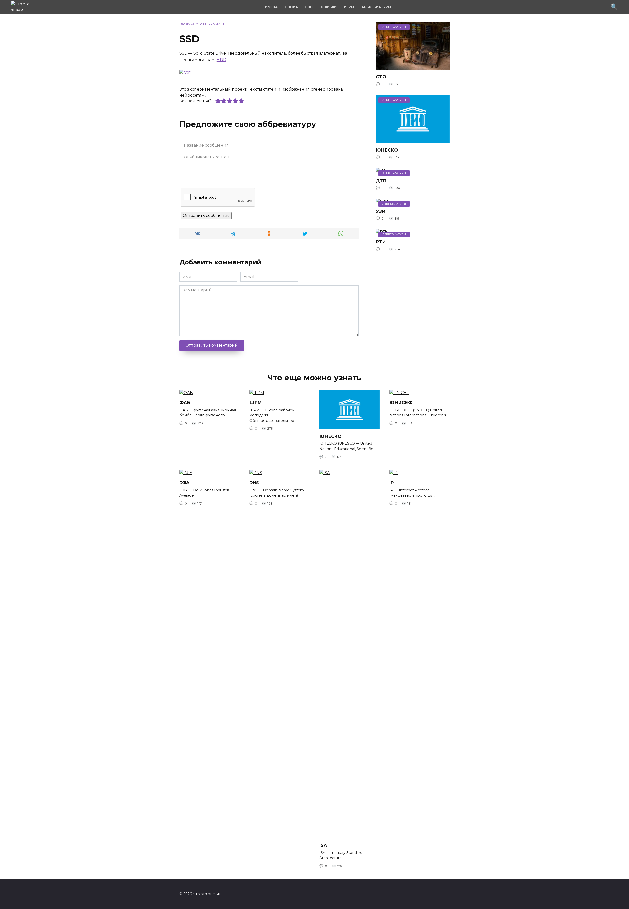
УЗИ (381, 211)
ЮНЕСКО (387, 150)
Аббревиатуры (376, 7)
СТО (381, 76)
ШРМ (255, 402)
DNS (254, 482)
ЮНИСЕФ (400, 402)
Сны (309, 7)
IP (391, 482)
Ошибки (329, 7)
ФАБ (184, 402)
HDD (221, 59)
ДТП (381, 180)
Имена (271, 7)
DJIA (184, 482)
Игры (349, 7)
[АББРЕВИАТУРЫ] (413, 67)
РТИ (381, 241)
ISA (323, 845)
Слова (291, 7)
